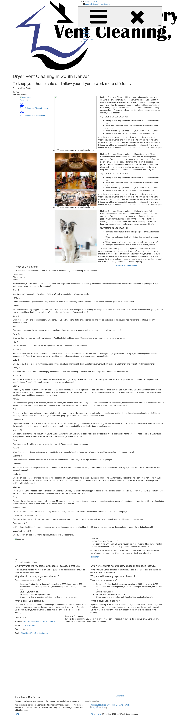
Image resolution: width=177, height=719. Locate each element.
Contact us (87, 41)
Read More (95, 556)
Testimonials (88, 39)
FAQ (85, 36)
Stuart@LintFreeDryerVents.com (34, 633)
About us (86, 33)
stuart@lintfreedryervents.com (97, 4)
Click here (120, 695)
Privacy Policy (96, 714)
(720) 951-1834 (90, 1)
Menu (159, 25)
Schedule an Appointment (126, 265)
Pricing (86, 31)
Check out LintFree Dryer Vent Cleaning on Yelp (110, 704)
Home (85, 28)
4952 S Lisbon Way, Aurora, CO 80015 (39, 621)
